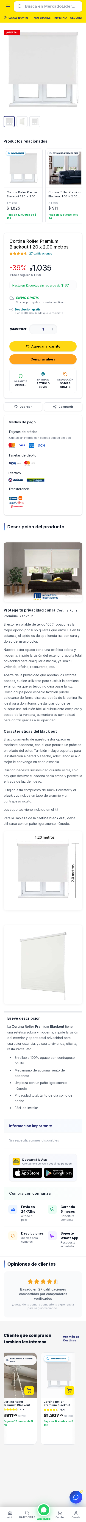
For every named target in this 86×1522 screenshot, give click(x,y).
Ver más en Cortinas (71, 1338)
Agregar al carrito (45, 346)
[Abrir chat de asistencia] (75, 1497)
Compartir (65, 406)
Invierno (60, 17)
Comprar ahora (43, 359)
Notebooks (42, 17)
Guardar (25, 406)
